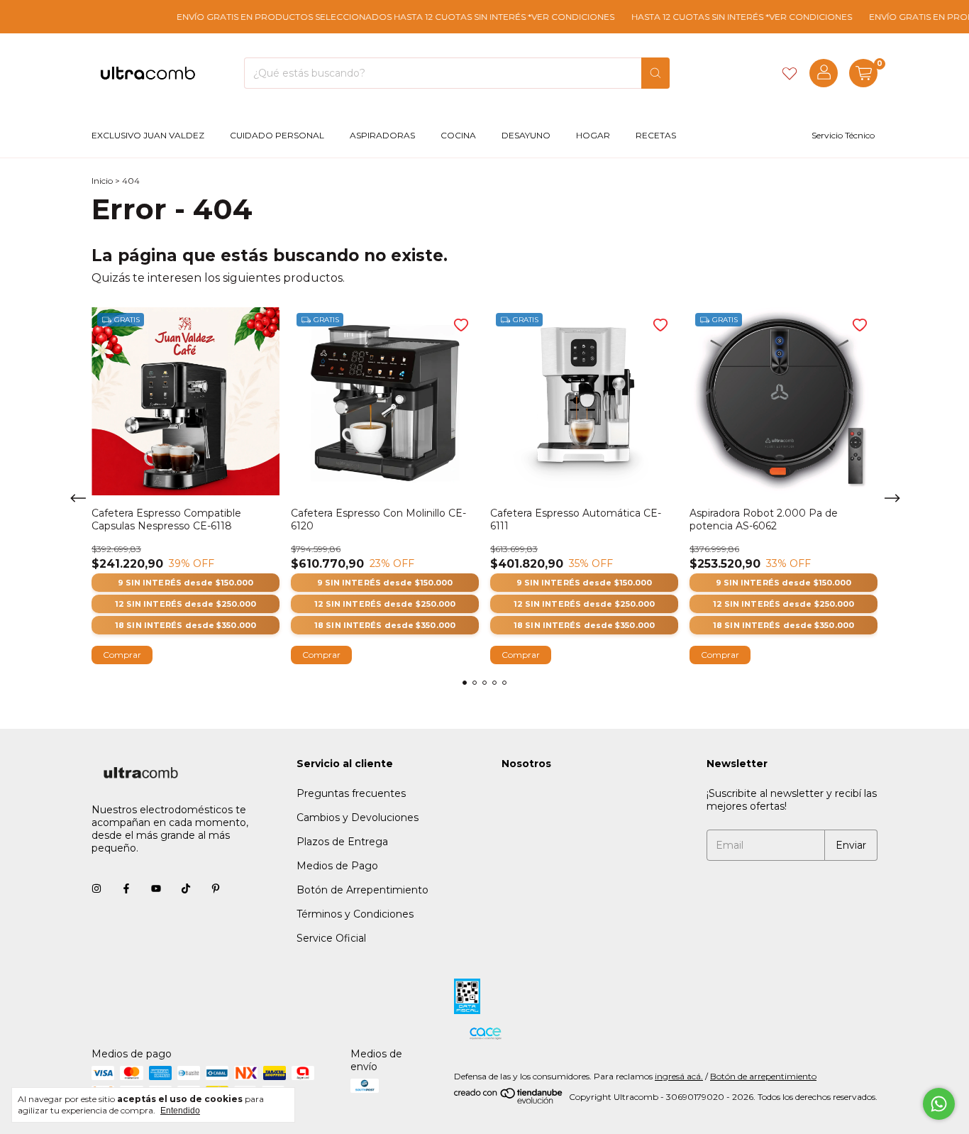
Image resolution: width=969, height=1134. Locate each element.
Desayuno (526, 135)
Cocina (458, 135)
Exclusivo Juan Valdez (148, 135)
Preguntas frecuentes (351, 793)
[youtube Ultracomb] (156, 889)
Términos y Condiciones (355, 914)
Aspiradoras (382, 135)
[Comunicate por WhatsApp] (939, 1104)
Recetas (656, 135)
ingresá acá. (679, 1076)
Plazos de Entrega (342, 841)
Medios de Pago (337, 865)
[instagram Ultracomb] (96, 889)
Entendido (180, 1111)
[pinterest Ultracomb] (216, 889)
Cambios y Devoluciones (358, 817)
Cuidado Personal (277, 135)
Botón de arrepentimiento (763, 1076)
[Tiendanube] (509, 1100)
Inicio (102, 180)
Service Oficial (331, 938)
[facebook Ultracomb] (126, 889)
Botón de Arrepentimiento (362, 889)
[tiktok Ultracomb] (186, 889)
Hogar (593, 135)
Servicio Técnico (843, 135)
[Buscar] (655, 73)
